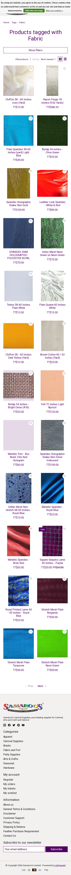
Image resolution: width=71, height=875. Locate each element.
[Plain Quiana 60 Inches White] (52, 286)
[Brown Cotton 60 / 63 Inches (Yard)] (52, 336)
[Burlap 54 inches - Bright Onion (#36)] (18, 385)
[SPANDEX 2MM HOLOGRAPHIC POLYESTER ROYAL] (18, 233)
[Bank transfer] (24, 870)
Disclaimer (9, 813)
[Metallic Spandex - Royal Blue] (52, 488)
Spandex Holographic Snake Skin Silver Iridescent (52, 457)
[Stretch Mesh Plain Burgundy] (52, 591)
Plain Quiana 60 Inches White (52, 306)
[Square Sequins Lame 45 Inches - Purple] (52, 541)
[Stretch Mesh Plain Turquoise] (18, 643)
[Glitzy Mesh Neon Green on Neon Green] (52, 233)
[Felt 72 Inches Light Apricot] (52, 385)
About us (8, 804)
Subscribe (56, 849)
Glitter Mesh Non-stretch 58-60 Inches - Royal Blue (18, 510)
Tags (14, 22)
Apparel (7, 736)
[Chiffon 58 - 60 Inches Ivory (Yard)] (18, 80)
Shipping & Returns (14, 826)
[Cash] (29, 870)
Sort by (35, 59)
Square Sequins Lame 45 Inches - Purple (52, 561)
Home (6, 22)
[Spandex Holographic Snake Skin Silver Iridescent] (52, 435)
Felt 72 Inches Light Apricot (52, 406)
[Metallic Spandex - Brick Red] (18, 541)
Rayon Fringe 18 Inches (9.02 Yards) (52, 101)
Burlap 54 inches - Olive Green (52, 151)
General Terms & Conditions (19, 809)
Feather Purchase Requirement (21, 831)
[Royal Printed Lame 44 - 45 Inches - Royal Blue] (18, 591)
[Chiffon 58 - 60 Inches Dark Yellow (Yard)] (18, 336)
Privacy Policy (11, 822)
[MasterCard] (34, 870)
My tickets (9, 788)
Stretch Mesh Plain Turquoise (19, 664)
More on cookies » (54, 11)
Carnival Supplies (13, 741)
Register (8, 779)
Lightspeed (60, 865)
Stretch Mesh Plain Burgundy (52, 611)
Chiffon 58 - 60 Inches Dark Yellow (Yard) (18, 356)
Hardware (8, 767)
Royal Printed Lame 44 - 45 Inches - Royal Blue (18, 612)
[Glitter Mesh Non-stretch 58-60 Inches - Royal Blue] (18, 488)
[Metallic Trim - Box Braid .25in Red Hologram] (18, 435)
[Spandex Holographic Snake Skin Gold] (18, 183)
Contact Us (9, 835)
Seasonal (8, 763)
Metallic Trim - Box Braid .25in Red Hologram (18, 457)
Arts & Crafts (10, 759)
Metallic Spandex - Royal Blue (52, 508)
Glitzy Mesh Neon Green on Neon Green (52, 253)
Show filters (35, 50)
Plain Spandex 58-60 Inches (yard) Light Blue (18, 152)
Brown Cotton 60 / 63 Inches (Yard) (52, 356)
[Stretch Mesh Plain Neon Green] (52, 643)
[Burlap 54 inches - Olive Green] (52, 130)
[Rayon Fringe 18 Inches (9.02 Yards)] (52, 80)
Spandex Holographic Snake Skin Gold (18, 204)
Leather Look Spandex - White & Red (52, 204)
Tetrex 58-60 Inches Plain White (18, 306)
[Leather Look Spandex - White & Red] (52, 183)
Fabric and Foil (11, 750)
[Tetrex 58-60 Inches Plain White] (18, 286)
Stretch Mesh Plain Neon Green (52, 664)
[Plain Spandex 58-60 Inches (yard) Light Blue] (18, 130)
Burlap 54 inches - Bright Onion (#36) (18, 406)
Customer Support (13, 818)
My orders (9, 784)
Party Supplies (11, 754)
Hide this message (34, 11)
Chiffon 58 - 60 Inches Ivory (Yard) (18, 101)
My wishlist (10, 793)
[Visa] (39, 870)
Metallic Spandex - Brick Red (18, 561)
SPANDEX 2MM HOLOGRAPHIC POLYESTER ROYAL (18, 255)
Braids (7, 745)
